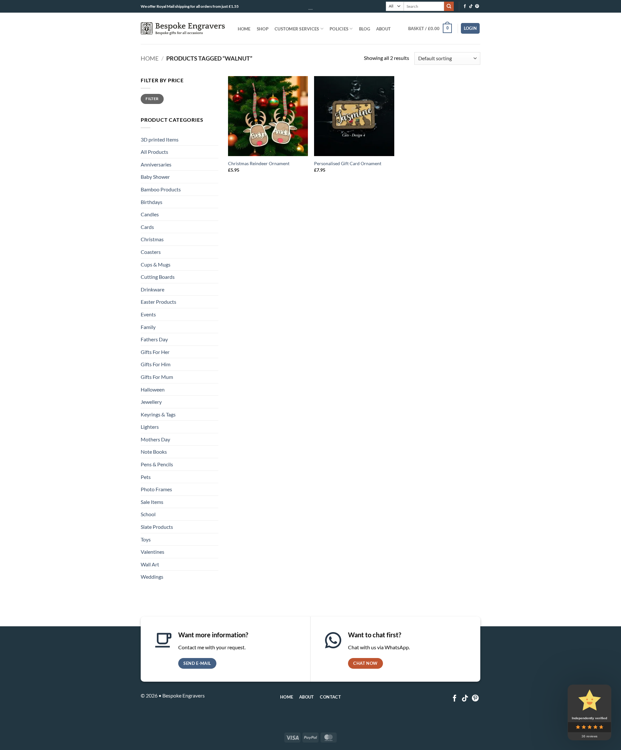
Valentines (152, 552)
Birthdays (151, 202)
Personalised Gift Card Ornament (347, 163)
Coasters (151, 252)
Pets (146, 477)
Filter (152, 98)
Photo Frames (156, 489)
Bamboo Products (161, 189)
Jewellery (151, 402)
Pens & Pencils (157, 464)
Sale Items (152, 502)
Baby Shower (155, 177)
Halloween (153, 389)
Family (148, 327)
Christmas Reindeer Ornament (258, 163)
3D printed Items (160, 139)
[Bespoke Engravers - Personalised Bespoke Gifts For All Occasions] (183, 28)
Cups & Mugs (155, 264)
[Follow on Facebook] (465, 6)
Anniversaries (156, 164)
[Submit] (449, 6)
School (148, 514)
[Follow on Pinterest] (477, 6)
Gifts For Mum (157, 377)
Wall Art (150, 564)
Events (148, 314)
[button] (430, 28)
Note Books (154, 452)
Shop (262, 28)
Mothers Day (155, 439)
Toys (146, 539)
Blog (364, 28)
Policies (339, 28)
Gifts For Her (155, 352)
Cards (147, 227)
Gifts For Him (155, 364)
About (383, 28)
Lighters (150, 427)
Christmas (152, 239)
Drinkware (152, 289)
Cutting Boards (158, 277)
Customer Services (297, 28)
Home (244, 28)
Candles (150, 214)
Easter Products (158, 302)
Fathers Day (154, 339)
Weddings (152, 577)
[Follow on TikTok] (471, 6)
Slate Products (157, 527)
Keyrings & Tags (158, 414)
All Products (154, 152)
